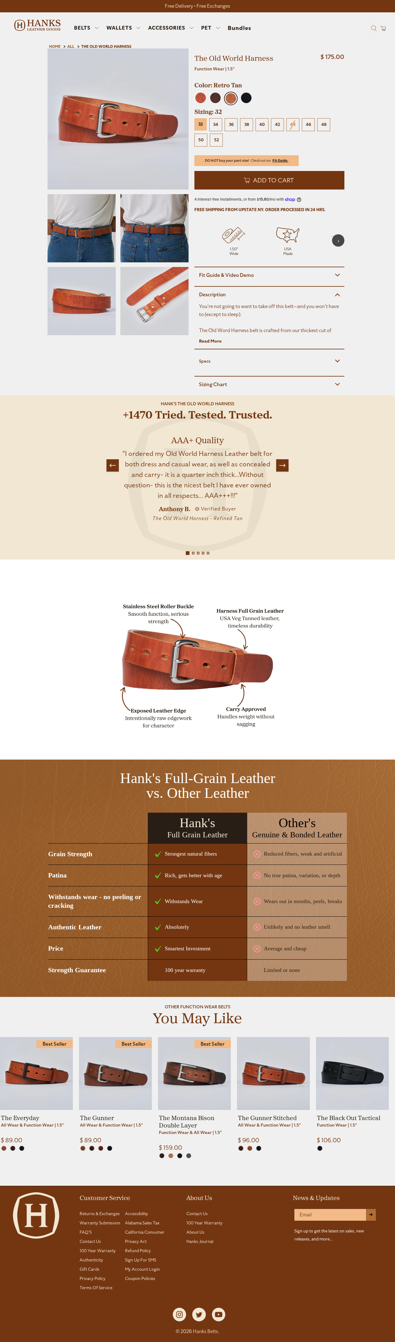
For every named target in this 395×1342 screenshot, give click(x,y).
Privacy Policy (93, 1278)
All (70, 46)
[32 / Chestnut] (100, 1148)
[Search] (373, 28)
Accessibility (136, 1213)
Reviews (197, 1179)
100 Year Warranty (98, 1250)
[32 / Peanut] (170, 1155)
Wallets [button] (119, 28)
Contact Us (90, 1241)
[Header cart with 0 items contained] (381, 28)
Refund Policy (138, 1250)
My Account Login (142, 1269)
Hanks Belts (205, 1331)
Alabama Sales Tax (142, 1223)
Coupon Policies (140, 1278)
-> (371, 1214)
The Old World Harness (106, 46)
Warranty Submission (100, 1223)
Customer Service (105, 1197)
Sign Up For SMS (140, 1260)
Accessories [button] (166, 28)
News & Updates (316, 1197)
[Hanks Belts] (37, 25)
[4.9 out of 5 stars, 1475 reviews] (269, 77)
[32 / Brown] (12, 1148)
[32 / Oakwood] (82, 1148)
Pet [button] (206, 28)
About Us (199, 1197)
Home (54, 46)
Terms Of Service (96, 1287)
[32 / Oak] (3, 1148)
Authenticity (91, 1260)
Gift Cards (89, 1269)
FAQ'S (86, 1232)
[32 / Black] (21, 1148)
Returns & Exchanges (100, 1213)
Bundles (239, 28)
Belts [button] (82, 28)
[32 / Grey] (188, 1155)
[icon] (234, 240)
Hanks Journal (199, 1241)
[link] (36, 1090)
